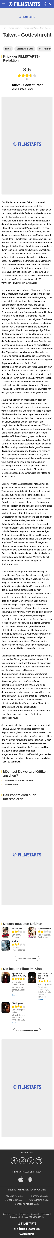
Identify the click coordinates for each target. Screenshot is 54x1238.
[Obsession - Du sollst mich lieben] (32, 977)
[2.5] (18, 931)
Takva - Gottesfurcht (27, 35)
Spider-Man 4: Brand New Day (19, 974)
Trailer (14, 995)
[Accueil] (24, 4)
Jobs (14, 1214)
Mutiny (15, 941)
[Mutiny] (6, 945)
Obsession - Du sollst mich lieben (45, 975)
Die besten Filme (11, 784)
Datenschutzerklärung (19, 1217)
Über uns (6, 1214)
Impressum (23, 1214)
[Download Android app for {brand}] (31, 1179)
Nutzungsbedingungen (40, 1214)
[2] (44, 931)
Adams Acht (17, 928)
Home (5, 28)
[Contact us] (39, 1160)
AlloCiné (10, 1196)
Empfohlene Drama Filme (33, 28)
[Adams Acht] (6, 932)
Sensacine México (24, 1204)
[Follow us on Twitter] (23, 1160)
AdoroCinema (35, 1200)
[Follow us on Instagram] (31, 1160)
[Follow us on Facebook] (14, 1160)
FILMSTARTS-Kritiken (27, 958)
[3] (18, 944)
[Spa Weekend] (32, 932)
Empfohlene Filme (15, 28)
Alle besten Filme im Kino (27, 1031)
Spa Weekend (44, 928)
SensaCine (36, 1196)
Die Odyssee (17, 1003)
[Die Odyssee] (6, 1007)
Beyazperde (11, 1200)
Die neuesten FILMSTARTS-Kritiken (19, 780)
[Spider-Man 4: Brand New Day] (6, 977)
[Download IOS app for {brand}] (22, 1179)
